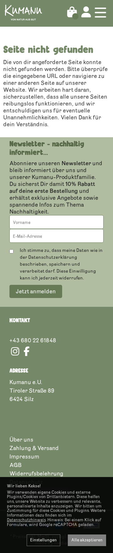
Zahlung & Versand (34, 448)
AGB (15, 465)
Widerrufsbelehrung (36, 473)
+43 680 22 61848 (32, 340)
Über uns (21, 439)
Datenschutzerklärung (52, 257)
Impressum (24, 456)
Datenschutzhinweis (26, 520)
